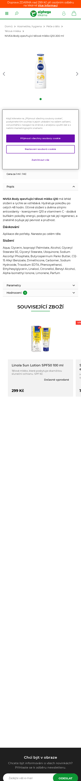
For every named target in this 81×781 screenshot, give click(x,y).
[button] (4, 74)
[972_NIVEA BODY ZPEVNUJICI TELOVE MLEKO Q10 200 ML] (40, 71)
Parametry (14, 285)
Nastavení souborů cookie (40, 149)
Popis (10, 186)
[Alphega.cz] (40, 13)
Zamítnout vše (40, 160)
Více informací (48, 5)
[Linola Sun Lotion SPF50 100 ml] (40, 338)
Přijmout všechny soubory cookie (40, 138)
